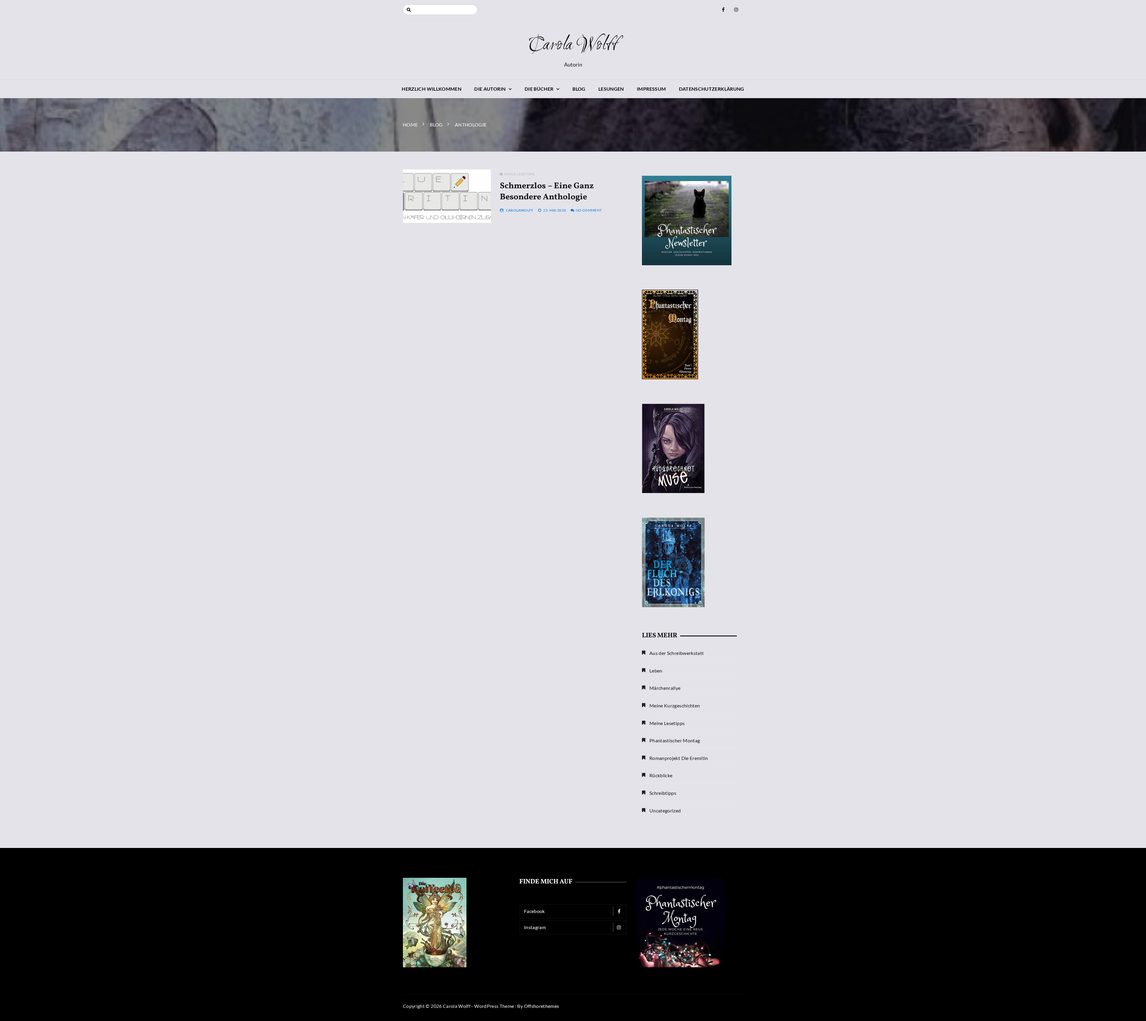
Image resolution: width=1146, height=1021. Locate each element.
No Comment (589, 210)
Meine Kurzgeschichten (674, 705)
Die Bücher (539, 89)
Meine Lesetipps (519, 174)
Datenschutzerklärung (711, 89)
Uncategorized (665, 810)
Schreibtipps (662, 793)
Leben (656, 670)
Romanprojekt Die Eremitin (678, 758)
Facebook (534, 911)
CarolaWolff (520, 210)
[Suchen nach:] (440, 9)
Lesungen (611, 89)
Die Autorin (490, 89)
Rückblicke (661, 775)
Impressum (651, 89)
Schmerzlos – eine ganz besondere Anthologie (547, 191)
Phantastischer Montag (674, 740)
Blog (578, 89)
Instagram (535, 927)
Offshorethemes (541, 1006)
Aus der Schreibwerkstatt (676, 653)
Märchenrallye (665, 688)
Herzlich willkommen (431, 89)
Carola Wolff (573, 45)
